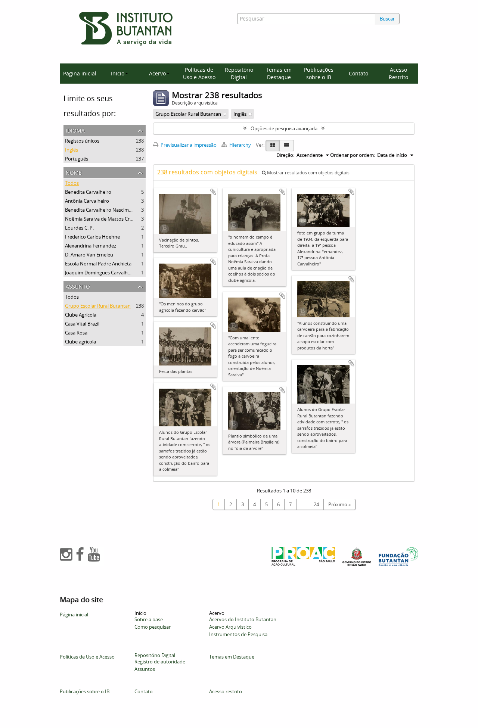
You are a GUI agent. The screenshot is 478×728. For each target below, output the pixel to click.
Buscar (387, 18)
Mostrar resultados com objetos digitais (308, 172)
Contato (358, 73)
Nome (74, 172)
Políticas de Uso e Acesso (199, 73)
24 (316, 504)
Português (76, 158)
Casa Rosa (76, 332)
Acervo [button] (157, 73)
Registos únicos (82, 140)
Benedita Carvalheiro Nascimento (102, 209)
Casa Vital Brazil (82, 323)
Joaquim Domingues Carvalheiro (100, 272)
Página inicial (79, 73)
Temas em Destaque (279, 73)
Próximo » (339, 504)
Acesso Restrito (398, 73)
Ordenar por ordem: (352, 155)
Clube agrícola (80, 341)
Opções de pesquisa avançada (284, 128)
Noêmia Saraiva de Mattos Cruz (100, 218)
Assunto (78, 286)
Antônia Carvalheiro (87, 200)
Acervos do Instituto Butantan (242, 619)
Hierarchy (240, 144)
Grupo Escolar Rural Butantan (98, 305)
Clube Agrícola (80, 314)
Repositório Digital (239, 73)
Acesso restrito (225, 691)
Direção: (285, 155)
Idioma (75, 130)
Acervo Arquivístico (230, 626)
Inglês (71, 149)
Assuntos (144, 669)
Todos (72, 183)
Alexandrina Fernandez (90, 245)
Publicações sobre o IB (318, 73)
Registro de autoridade (159, 661)
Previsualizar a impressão (188, 144)
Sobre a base (148, 619)
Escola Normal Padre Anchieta (98, 263)
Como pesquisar (152, 626)
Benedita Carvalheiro (88, 192)
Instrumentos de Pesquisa (238, 634)
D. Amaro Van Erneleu (89, 254)
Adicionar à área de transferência (213, 192)
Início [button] (117, 73)
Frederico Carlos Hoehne (92, 236)
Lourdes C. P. (79, 227)
